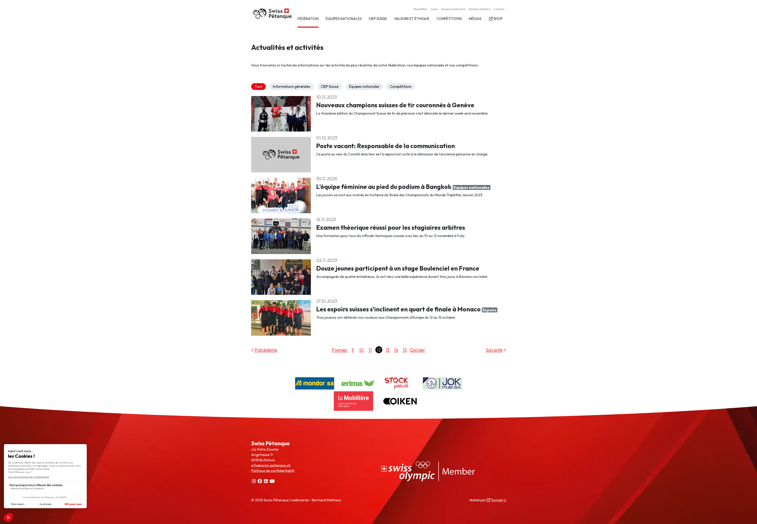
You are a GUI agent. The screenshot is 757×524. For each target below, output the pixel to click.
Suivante (494, 350)
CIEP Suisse (329, 86)
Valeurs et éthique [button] (411, 18)
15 (405, 350)
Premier (340, 350)
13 (388, 350)
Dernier (417, 350)
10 (361, 350)
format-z (498, 500)
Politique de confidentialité (272, 470)
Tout (258, 86)
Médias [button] (475, 18)
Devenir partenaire (453, 9)
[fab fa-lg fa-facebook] (260, 481)
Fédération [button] (308, 18)
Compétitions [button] (449, 18)
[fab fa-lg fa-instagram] (254, 481)
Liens (434, 9)
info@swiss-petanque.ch (271, 465)
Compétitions (400, 86)
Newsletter (420, 9)
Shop (497, 18)
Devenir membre (479, 9)
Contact (499, 9)
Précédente (266, 350)
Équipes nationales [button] (344, 18)
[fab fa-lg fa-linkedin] (266, 481)
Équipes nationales (364, 86)
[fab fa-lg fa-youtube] (272, 481)
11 (370, 350)
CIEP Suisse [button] (378, 18)
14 (396, 350)
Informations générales (291, 86)
